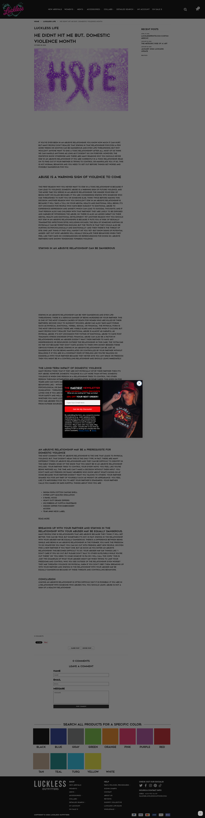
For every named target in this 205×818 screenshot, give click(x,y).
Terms (94, 430)
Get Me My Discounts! (82, 409)
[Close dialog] (139, 383)
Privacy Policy (84, 430)
